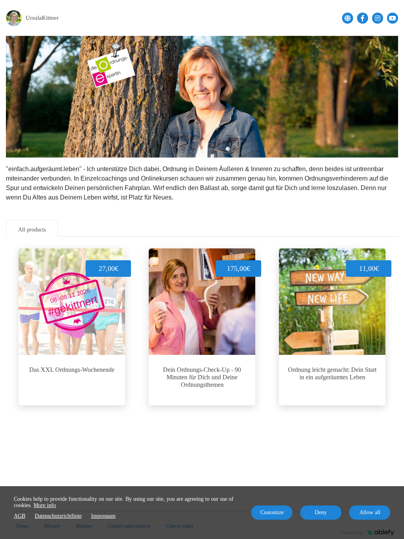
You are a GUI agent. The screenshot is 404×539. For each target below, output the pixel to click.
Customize (272, 512)
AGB (19, 516)
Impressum (103, 516)
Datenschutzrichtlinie (58, 516)
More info (45, 505)
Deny (321, 512)
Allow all (369, 512)
